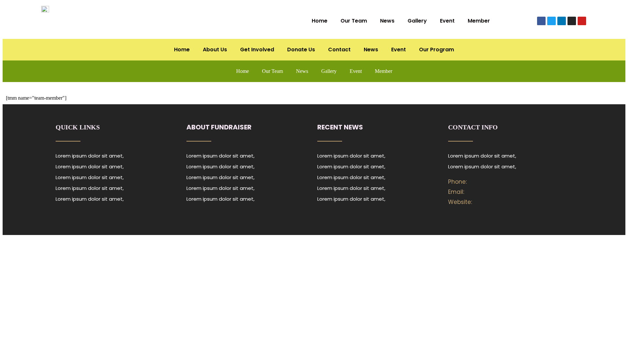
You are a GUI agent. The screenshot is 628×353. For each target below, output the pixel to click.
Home (319, 21)
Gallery (417, 21)
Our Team (353, 21)
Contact (339, 49)
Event (447, 21)
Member (479, 21)
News (387, 21)
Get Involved (257, 49)
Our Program (436, 49)
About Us (215, 49)
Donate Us (301, 49)
